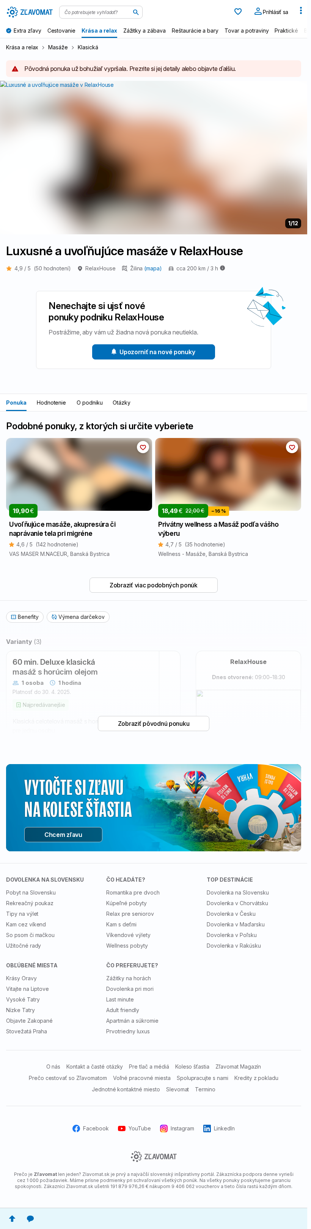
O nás (53, 1066)
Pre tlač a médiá (149, 1066)
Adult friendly (122, 1010)
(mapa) (153, 268)
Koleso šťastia (192, 1066)
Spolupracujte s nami (202, 1078)
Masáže (58, 47)
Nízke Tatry (20, 1010)
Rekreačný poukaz (29, 903)
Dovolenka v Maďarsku (236, 924)
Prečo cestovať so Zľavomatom (68, 1078)
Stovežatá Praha (26, 1031)
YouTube (140, 1128)
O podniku (90, 402)
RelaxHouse (100, 268)
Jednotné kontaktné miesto (126, 1089)
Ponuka (16, 402)
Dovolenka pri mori (129, 989)
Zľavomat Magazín (238, 1066)
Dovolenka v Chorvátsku (237, 903)
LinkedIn (224, 1128)
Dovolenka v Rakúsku (234, 945)
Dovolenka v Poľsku (232, 935)
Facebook (96, 1128)
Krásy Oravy (21, 978)
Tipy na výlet (22, 913)
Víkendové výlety (128, 935)
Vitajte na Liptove (27, 989)
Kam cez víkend (26, 924)
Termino (205, 1089)
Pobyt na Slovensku (31, 892)
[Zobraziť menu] (300, 12)
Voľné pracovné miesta (142, 1078)
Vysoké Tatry (23, 999)
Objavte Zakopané (29, 1020)
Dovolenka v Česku (231, 913)
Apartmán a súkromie (132, 1020)
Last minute (120, 999)
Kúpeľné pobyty (126, 903)
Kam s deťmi (121, 924)
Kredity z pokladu (256, 1078)
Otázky (121, 402)
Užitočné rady (23, 945)
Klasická (88, 47)
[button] (143, 447)
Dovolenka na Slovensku (238, 892)
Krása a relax (22, 47)
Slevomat (177, 1089)
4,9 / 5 (42, 268)
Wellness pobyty (127, 945)
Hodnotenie (51, 402)
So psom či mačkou (30, 935)
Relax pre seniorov (130, 913)
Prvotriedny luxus (127, 1031)
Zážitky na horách (128, 978)
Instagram (183, 1128)
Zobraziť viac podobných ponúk (154, 585)
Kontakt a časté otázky (94, 1066)
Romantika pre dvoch (132, 892)
